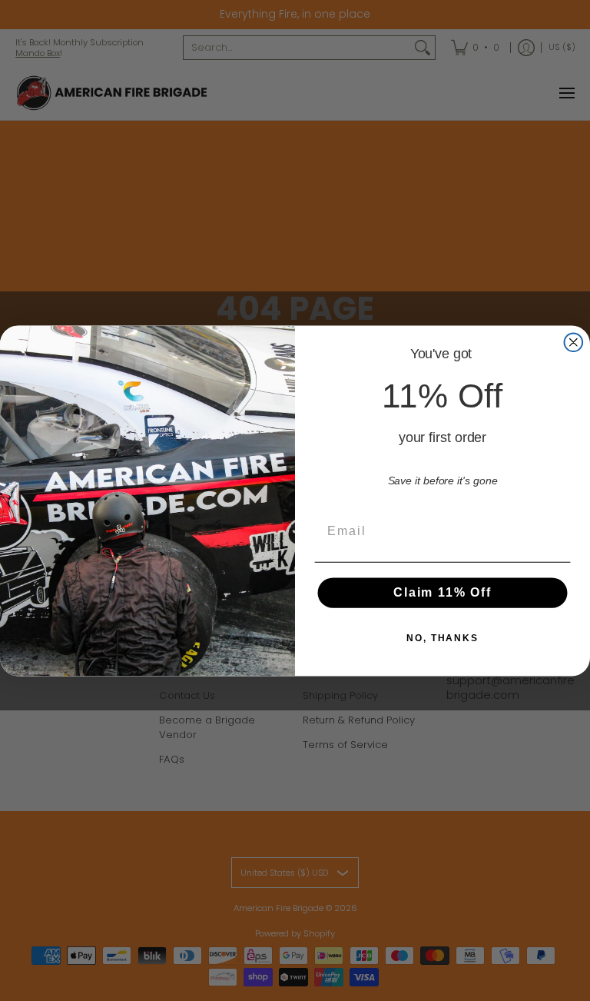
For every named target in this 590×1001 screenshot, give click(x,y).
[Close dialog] (574, 342)
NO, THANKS (442, 638)
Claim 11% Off (442, 592)
